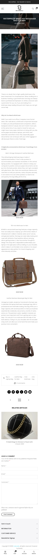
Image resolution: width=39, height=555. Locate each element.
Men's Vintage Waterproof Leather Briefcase (20, 153)
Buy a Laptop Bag (9, 378)
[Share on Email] (30, 392)
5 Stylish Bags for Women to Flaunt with (19, 442)
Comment (5, 482)
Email (3, 474)
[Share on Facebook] (9, 392)
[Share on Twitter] (13, 392)
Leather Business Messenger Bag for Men (19, 298)
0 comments (21, 383)
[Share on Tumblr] (21, 392)
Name (3, 466)
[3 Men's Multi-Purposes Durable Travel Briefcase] (28, 400)
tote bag (33, 378)
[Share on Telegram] (25, 392)
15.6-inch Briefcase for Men (19, 225)
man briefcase (27, 378)
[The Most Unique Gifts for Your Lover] (10, 400)
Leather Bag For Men (18, 378)
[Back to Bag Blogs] (19, 400)
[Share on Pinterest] (17, 392)
